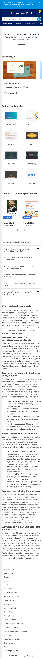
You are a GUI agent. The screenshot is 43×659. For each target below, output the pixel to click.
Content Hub (8, 643)
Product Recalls (9, 600)
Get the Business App (11, 596)
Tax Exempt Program (11, 651)
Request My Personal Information (15, 631)
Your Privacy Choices (11, 627)
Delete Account (9, 647)
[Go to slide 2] (21, 230)
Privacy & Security (10, 616)
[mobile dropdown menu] (3, 13)
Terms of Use (8, 612)
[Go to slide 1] (17, 230)
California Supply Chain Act (13, 624)
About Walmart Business (12, 639)
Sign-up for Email (10, 608)
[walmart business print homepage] (21, 13)
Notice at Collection (11, 620)
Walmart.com (8, 589)
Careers (6, 577)
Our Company (9, 581)
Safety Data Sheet (10, 635)
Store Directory (9, 573)
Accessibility (8, 604)
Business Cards (7, 24)
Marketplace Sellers (10, 593)
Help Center (8, 585)
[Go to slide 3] (24, 230)
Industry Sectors (30, 23)
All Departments (9, 569)
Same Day (18, 24)
